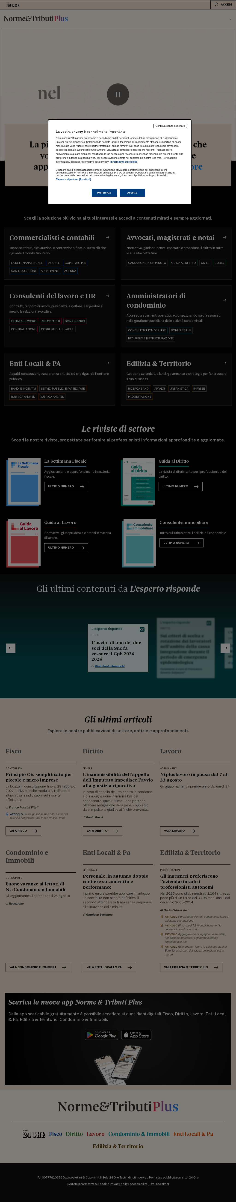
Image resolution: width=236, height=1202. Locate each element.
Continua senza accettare (170, 125)
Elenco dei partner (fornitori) (73, 179)
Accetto (132, 192)
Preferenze (104, 192)
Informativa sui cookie (123, 161)
